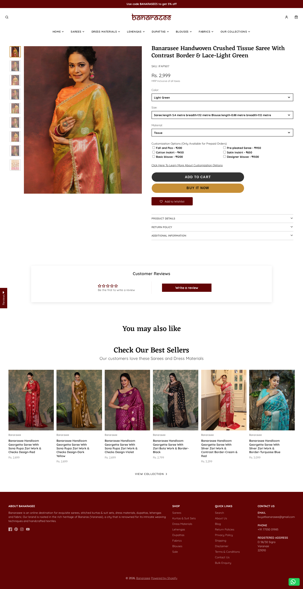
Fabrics (204, 31)
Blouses (182, 31)
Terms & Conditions (227, 551)
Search (219, 512)
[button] (172, 201)
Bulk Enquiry (223, 562)
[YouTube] (28, 529)
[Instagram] (22, 529)
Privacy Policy (224, 535)
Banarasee (143, 578)
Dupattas (159, 31)
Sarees (76, 31)
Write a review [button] (186, 288)
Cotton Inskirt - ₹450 (170, 152)
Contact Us (222, 557)
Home (57, 31)
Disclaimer (221, 546)
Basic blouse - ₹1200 (169, 156)
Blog (218, 523)
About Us (221, 518)
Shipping (220, 540)
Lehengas (134, 31)
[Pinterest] (16, 529)
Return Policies (224, 529)
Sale (175, 551)
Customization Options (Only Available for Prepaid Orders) (189, 143)
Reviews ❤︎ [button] (3, 298)
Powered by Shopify (164, 578)
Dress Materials (104, 31)
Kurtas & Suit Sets (184, 518)
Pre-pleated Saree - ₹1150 (244, 148)
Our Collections (234, 31)
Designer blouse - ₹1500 (243, 156)
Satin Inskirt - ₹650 (239, 152)
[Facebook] (10, 529)
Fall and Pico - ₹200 (169, 148)
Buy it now (198, 188)
